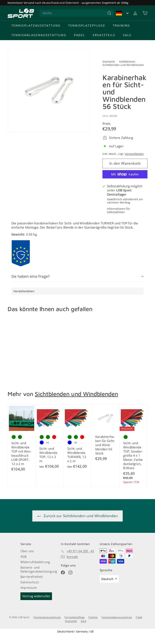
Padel (79, 35)
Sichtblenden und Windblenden (123, 65)
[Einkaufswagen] (145, 13)
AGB (23, 556)
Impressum (28, 588)
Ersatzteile (104, 35)
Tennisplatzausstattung (36, 25)
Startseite (109, 61)
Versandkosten (134, 154)
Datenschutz (29, 582)
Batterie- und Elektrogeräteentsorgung (38, 569)
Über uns (27, 551)
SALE (127, 35)
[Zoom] (49, 90)
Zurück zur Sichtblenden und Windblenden (80, 515)
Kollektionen (127, 61)
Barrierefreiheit (31, 577)
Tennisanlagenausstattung (38, 35)
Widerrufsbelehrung (35, 562)
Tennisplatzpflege (86, 25)
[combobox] (77, 13)
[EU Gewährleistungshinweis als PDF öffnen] (20, 253)
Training (121, 25)
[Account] (135, 13)
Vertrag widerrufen (36, 596)
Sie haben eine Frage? (30, 276)
